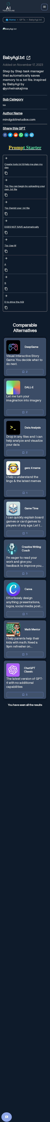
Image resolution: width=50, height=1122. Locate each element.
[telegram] (31, 135)
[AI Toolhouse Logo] (7, 7)
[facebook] (5, 135)
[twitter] (10, 135)
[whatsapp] (21, 135)
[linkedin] (26, 135)
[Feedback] (6, 1117)
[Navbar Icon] (44, 7)
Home (12, 20)
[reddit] (15, 135)
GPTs (22, 20)
